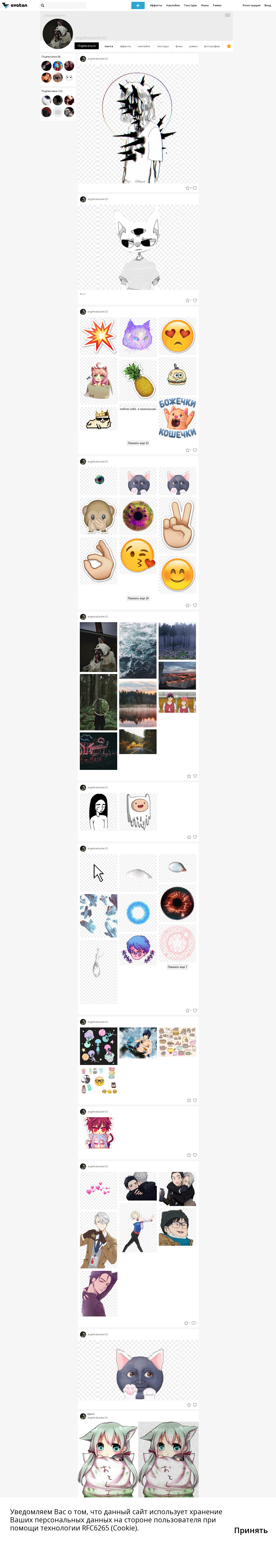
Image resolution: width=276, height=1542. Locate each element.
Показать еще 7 (177, 966)
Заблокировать (54, 14)
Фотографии (212, 46)
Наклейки (173, 5)
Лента (108, 46)
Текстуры (190, 5)
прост (91, 1414)
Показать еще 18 (138, 598)
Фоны (205, 5)
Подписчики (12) (52, 91)
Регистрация (251, 5)
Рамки (217, 5)
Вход (267, 5)
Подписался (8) (51, 56)
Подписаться (87, 46)
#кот (83, 294)
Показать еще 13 (138, 443)
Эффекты (156, 5)
